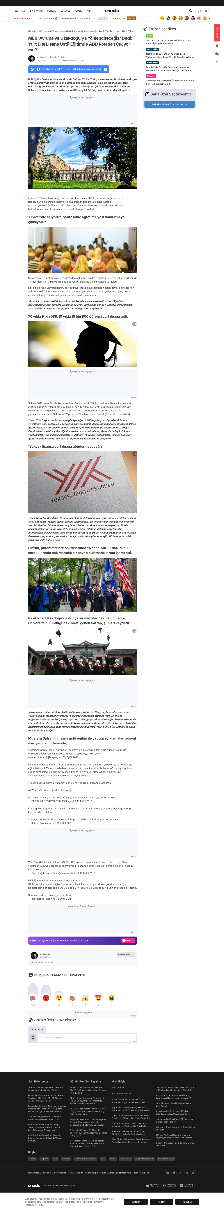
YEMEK (78, 10)
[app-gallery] (187, 1185)
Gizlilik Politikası (59, 1173)
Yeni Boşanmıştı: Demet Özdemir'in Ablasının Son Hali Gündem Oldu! (170, 82)
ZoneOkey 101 (117, 18)
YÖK (84, 79)
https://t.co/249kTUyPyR (88, 753)
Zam (55, 1158)
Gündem (43, 31)
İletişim (95, 1173)
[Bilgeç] (174, 18)
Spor (149, 36)
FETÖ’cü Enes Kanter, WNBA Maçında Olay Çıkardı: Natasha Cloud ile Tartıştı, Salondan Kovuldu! (88, 1111)
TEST (23, 10)
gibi (45, 281)
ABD (54, 86)
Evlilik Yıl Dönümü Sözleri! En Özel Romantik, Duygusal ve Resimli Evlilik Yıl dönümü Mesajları (130, 1102)
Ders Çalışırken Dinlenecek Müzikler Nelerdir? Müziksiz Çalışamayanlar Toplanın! (172, 1114)
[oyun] (193, 18)
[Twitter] (180, 1172)
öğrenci (78, 410)
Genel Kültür (152, 49)
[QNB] (162, 18)
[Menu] (16, 11)
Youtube (66, 1158)
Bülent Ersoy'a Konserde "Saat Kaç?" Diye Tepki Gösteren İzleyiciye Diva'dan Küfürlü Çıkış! (88, 1090)
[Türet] (168, 18)
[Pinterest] (193, 1172)
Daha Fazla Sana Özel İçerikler (167, 104)
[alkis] (199, 18)
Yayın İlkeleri (132, 1173)
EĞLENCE (65, 10)
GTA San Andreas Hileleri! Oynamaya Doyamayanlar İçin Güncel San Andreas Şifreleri (173, 1138)
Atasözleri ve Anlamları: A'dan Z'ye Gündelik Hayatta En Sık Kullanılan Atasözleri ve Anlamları (128, 1134)
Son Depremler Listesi (122, 1093)
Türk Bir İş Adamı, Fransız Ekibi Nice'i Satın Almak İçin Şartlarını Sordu (168, 42)
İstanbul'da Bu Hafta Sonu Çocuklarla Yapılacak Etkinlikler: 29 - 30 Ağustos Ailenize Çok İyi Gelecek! (170, 55)
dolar (103, 90)
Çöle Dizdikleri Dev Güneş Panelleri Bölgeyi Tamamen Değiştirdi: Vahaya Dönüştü (45, 1138)
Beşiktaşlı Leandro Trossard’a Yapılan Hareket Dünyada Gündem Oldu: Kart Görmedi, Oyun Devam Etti (87, 1143)
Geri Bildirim (45, 1173)
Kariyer (102, 1173)
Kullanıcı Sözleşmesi (116, 1173)
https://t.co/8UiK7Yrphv (103, 797)
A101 (103, 1158)
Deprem (44, 1158)
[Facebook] (174, 1172)
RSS (147, 1173)
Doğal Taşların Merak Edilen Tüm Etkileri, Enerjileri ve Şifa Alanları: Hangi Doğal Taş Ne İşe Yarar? (131, 1118)
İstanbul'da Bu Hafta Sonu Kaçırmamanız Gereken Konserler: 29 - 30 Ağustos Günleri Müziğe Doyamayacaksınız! (169, 69)
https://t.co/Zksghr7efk (83, 819)
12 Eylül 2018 (64, 898)
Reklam (87, 1173)
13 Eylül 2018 (70, 757)
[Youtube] (186, 1172)
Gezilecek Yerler (166, 1158)
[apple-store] (153, 1185)
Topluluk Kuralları (75, 1173)
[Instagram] (167, 1172)
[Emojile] (187, 18)
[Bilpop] (181, 18)
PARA (88, 10)
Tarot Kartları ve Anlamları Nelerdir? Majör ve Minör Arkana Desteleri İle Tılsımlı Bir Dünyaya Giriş (174, 1090)
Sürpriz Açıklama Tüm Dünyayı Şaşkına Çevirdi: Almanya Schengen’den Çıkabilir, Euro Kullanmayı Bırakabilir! (88, 1122)
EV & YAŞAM (36, 10)
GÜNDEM (52, 10)
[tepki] (33, 998)
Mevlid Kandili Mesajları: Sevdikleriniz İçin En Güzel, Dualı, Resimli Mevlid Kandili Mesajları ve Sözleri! (87, 1101)
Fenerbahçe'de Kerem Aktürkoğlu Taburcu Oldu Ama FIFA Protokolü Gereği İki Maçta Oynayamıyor (44, 1127)
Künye (142, 1173)
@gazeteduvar (109, 819)
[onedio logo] (112, 10)
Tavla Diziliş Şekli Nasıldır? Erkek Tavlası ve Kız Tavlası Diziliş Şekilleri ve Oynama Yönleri (131, 1142)
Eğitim (37, 79)
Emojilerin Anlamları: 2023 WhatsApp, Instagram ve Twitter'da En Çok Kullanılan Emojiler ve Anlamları (131, 1126)
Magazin (151, 76)
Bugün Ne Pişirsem (144, 1158)
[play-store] (170, 1185)
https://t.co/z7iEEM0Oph (107, 771)
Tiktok (113, 1158)
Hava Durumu (118, 1087)
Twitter (32, 1158)
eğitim (117, 406)
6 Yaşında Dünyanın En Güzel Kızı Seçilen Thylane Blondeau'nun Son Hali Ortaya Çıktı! (88, 1133)
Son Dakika (125, 1158)
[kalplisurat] (205, 18)
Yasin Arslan (50, 57)
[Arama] (190, 10)
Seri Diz (131, 18)
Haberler (32, 31)
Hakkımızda (33, 1173)
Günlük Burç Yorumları (85, 1158)
